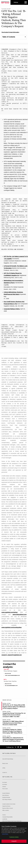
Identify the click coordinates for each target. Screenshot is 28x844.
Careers (4, 814)
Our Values (4, 782)
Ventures (4, 786)
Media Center (5, 763)
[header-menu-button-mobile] (25, 2)
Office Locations (5, 810)
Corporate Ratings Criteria (12, 309)
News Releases (5, 795)
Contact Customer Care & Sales (8, 804)
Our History (4, 784)
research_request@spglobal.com (11, 655)
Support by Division (6, 806)
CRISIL (3, 768)
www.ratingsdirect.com (20, 614)
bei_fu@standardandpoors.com (11, 685)
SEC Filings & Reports (6, 799)
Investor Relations (6, 793)
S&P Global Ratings (9, 753)
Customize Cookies (14, 837)
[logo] (5, 2)
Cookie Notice (5, 834)
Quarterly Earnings (6, 797)
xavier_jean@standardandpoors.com (12, 675)
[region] (14, 833)
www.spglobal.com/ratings (9, 612)
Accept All (14, 841)
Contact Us (4, 772)
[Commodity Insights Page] (16, 747)
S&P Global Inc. (7, 776)
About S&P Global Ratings (7, 759)
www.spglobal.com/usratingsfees (11, 627)
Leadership (4, 819)
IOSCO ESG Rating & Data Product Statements (11, 821)
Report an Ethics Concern (7, 808)
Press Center (5, 788)
